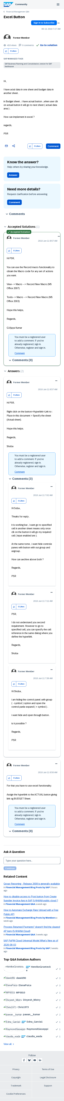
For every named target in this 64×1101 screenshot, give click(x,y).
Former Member (21, 38)
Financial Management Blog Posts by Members (31, 918)
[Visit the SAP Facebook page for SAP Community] (24, 1060)
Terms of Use (48, 1069)
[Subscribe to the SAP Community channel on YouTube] (34, 1060)
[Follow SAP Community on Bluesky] (29, 1060)
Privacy (16, 1069)
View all (8, 1044)
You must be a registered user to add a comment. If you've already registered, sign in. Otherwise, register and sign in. (30, 342)
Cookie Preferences (16, 1094)
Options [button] (58, 23)
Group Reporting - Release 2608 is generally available (32, 883)
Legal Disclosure (48, 1077)
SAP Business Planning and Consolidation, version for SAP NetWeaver (28, 65)
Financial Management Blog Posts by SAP (28, 887)
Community (21, 4)
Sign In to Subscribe (43, 23)
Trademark (16, 1085)
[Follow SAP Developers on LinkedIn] (40, 1060)
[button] (6, 51)
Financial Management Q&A (17, 12)
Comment (53, 146)
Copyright (16, 1077)
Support (48, 1085)
